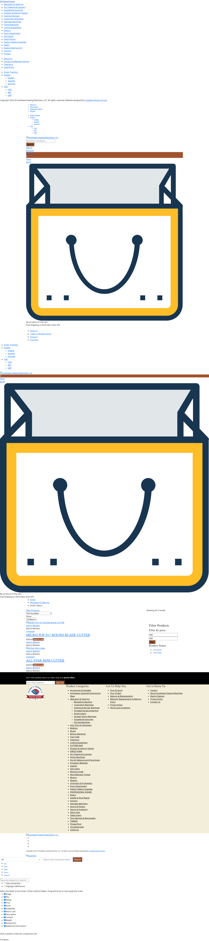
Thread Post (75, 824)
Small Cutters (80, 713)
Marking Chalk (76, 771)
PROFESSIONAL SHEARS (81, 792)
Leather (73, 766)
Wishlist (32, 111)
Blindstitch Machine (83, 702)
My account (34, 107)
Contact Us (155, 702)
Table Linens (75, 815)
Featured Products (36, 109)
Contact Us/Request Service (16, 61)
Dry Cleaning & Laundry (15, 7)
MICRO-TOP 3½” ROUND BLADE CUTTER (58, 635)
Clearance (8, 64)
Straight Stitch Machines (85, 716)
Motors (7, 30)
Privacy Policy (116, 705)
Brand (73, 731)
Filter (152, 642)
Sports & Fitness (77, 806)
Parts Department (12, 33)
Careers (153, 690)
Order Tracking (11, 72)
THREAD (74, 821)
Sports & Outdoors (79, 809)
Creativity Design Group (96, 100)
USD (6, 86)
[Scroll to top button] (204, 936)
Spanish (11, 81)
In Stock (158, 649)
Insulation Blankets (79, 763)
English (7, 75)
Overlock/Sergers (12, 16)
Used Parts (9, 67)
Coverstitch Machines (14, 19)
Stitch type (75, 812)
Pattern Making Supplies (15, 42)
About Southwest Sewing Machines (166, 693)
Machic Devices (157, 696)
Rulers (7, 45)
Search (30, 144)
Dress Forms (9, 39)
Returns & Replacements (121, 696)
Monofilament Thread (80, 774)
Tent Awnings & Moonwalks (83, 818)
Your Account (116, 690)
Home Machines (11, 24)
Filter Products (33, 610)
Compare (30, 631)
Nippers (73, 780)
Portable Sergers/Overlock (86, 710)
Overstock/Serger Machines (87, 707)
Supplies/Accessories (13, 10)
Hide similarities (13, 883)
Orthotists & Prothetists (81, 783)
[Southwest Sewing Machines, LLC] (42, 137)
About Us (8, 58)
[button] (33, 625)
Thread (7, 53)
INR (9, 92)
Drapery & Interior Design (16, 13)
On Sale (157, 652)
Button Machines (78, 734)
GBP (10, 95)
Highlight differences (15, 886)
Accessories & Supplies (80, 690)
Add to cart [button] (38, 639)
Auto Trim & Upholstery (81, 725)
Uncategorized (77, 827)
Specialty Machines (12, 21)
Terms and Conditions (120, 707)
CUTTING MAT (76, 745)
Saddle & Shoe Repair (80, 798)
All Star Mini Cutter (45, 660)
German (11, 83)
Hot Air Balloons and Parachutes (85, 760)
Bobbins (74, 728)
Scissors (7, 51)
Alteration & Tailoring (13, 4)
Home (33, 599)
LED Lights (8, 36)
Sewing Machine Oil (13, 48)
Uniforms (74, 830)
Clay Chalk (74, 737)
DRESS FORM (76, 751)
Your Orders (115, 693)
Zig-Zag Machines (82, 722)
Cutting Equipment (12, 27)
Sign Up (60, 682)
